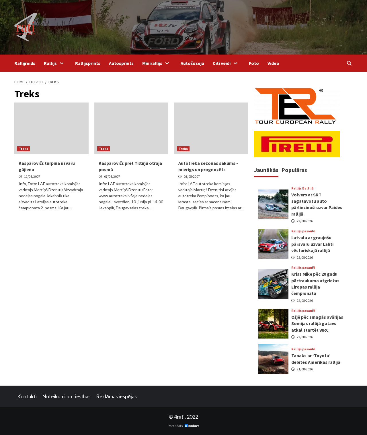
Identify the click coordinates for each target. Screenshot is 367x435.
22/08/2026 (305, 221)
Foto (254, 63)
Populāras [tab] (294, 169)
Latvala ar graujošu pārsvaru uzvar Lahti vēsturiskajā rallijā (312, 244)
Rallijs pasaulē (303, 231)
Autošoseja (192, 63)
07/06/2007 (112, 176)
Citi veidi (222, 63)
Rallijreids (24, 63)
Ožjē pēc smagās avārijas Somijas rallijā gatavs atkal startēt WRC (317, 323)
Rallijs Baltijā (302, 188)
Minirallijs (152, 63)
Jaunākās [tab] (266, 169)
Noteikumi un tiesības (66, 396)
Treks (23, 148)
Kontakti (27, 396)
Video (273, 63)
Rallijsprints (87, 63)
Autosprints (121, 63)
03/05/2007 (192, 176)
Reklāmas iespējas (116, 396)
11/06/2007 (32, 176)
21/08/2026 (305, 369)
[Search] (349, 63)
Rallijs (50, 63)
